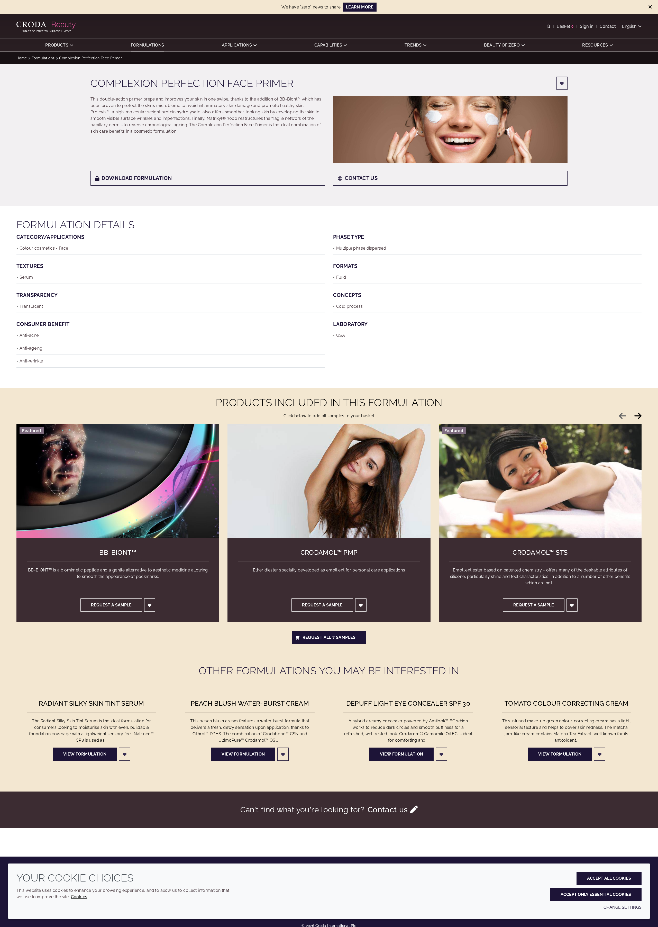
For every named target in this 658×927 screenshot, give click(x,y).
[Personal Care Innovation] (46, 25)
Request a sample (111, 605)
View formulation (84, 754)
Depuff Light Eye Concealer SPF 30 (408, 703)
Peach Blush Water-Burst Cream (250, 703)
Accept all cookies (609, 878)
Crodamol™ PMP (329, 552)
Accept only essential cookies (596, 894)
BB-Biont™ (117, 552)
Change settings (623, 907)
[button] (59, 45)
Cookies (79, 896)
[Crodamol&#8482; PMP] (328, 481)
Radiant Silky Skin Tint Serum (91, 703)
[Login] (562, 83)
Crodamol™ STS (540, 552)
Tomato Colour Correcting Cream (566, 703)
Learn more (360, 7)
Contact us (361, 178)
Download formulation (137, 178)
